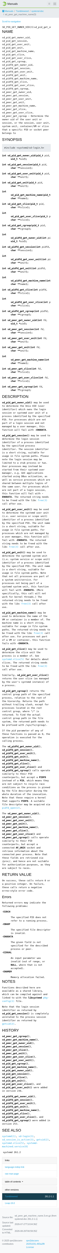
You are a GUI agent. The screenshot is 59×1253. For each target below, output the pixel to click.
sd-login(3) (26, 1136)
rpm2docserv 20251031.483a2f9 (35, 1242)
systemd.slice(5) (13, 659)
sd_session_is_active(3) (18, 1139)
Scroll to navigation (11, 21)
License (30, 1247)
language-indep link (14, 1167)
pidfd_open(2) (11, 808)
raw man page (12, 1174)
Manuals (8, 11)
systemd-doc (37, 11)
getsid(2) (8, 1024)
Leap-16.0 (10, 1203)
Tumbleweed (22, 11)
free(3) (42, 500)
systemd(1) (9, 1136)
